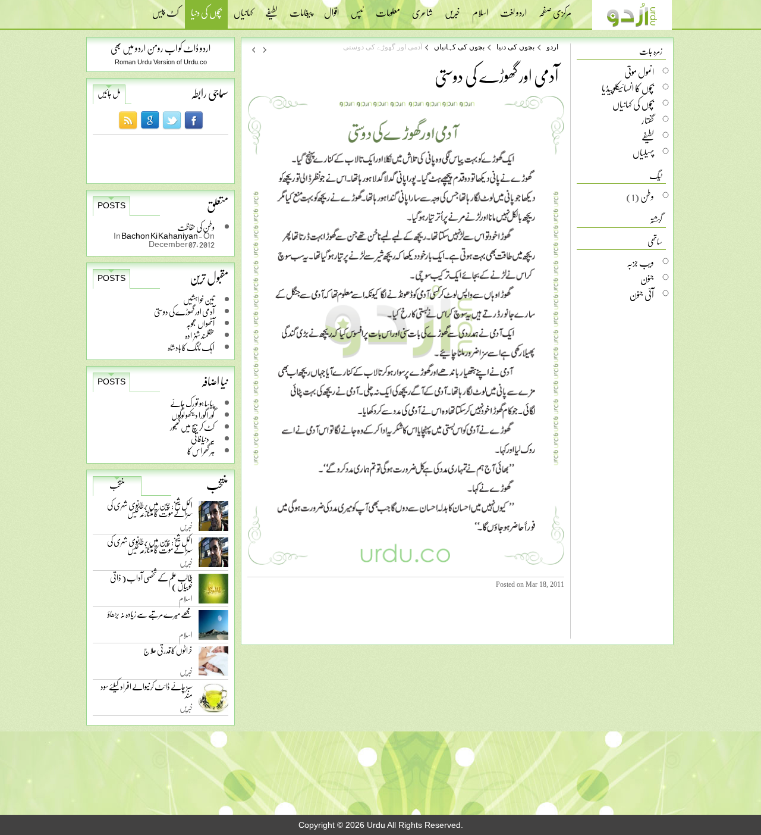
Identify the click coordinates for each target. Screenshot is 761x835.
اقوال (331, 9)
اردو (552, 47)
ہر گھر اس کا (201, 451)
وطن (647, 196)
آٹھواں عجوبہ (200, 323)
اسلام (480, 9)
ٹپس (357, 9)
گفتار (647, 120)
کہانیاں (243, 9)
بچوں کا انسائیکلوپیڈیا (628, 88)
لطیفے (271, 9)
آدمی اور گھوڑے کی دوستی (184, 311)
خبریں (452, 9)
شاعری (422, 9)
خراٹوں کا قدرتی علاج (168, 653)
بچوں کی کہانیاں (459, 47)
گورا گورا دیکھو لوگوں (193, 415)
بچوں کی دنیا (206, 14)
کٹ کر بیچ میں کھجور (192, 427)
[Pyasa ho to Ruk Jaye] (253, 49)
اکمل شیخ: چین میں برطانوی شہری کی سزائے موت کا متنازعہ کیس (150, 511)
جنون (647, 278)
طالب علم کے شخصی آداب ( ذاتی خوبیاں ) (151, 584)
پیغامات (301, 9)
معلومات (388, 9)
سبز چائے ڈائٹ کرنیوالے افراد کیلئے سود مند (146, 693)
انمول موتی (639, 72)
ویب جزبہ (640, 262)
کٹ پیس (165, 9)
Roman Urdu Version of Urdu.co (161, 61)
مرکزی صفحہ (555, 9)
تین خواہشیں (199, 299)
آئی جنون (642, 294)
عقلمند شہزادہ (200, 335)
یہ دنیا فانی (203, 439)
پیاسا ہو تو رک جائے (192, 403)
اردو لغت (513, 9)
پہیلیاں (643, 152)
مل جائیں (109, 93)
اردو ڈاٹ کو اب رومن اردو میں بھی (160, 48)
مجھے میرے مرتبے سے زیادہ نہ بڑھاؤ (150, 617)
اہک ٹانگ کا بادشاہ (191, 347)
